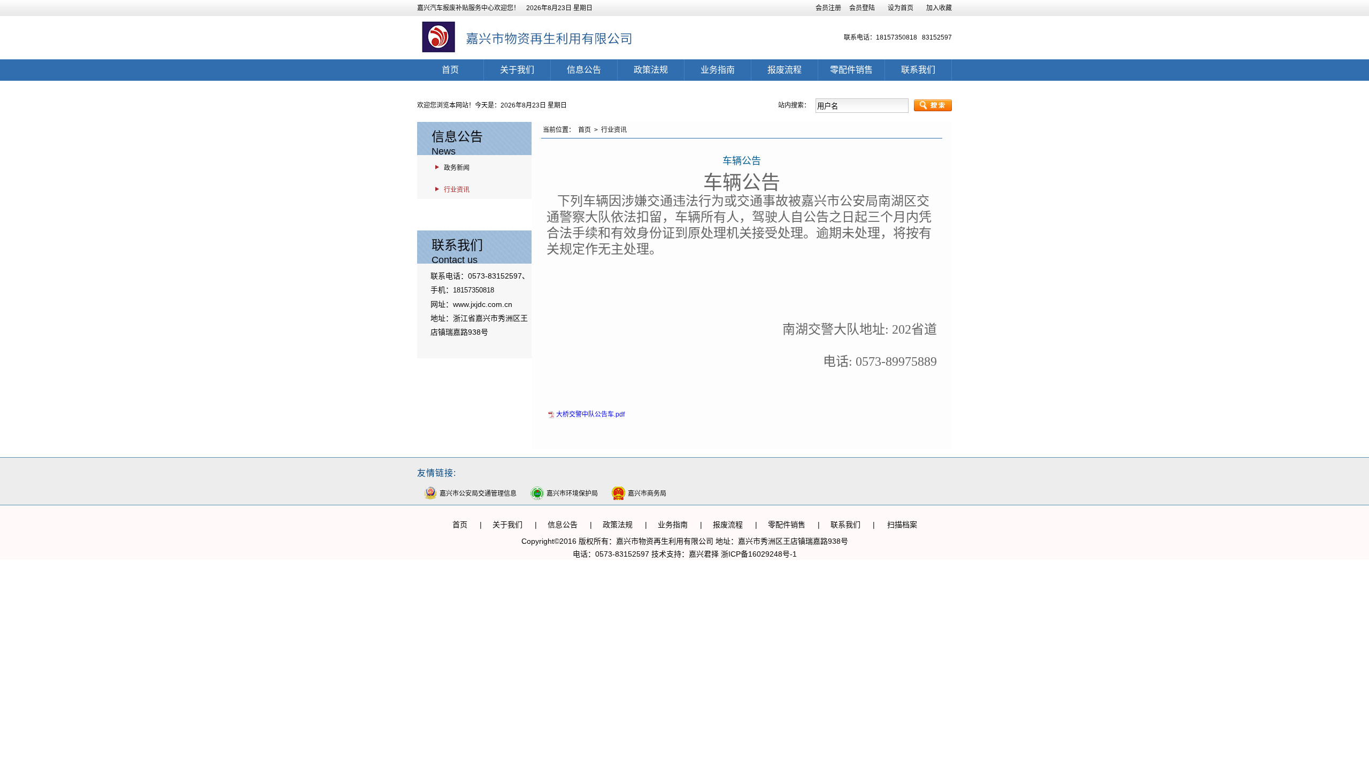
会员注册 (828, 8)
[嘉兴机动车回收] (534, 55)
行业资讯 (457, 190)
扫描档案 (902, 524)
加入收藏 (939, 8)
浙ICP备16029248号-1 (759, 554)
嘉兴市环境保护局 (572, 493)
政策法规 (651, 69)
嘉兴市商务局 (647, 493)
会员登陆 (862, 8)
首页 (450, 69)
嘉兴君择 (704, 554)
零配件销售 (851, 69)
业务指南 (718, 69)
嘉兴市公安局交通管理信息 (478, 493)
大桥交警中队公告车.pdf (590, 414)
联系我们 (918, 69)
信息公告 (584, 69)
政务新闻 (457, 168)
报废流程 (784, 69)
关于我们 (517, 69)
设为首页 (900, 8)
